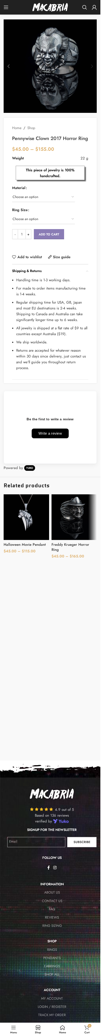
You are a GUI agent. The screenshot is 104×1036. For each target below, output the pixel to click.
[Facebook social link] (49, 867)
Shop (31, 128)
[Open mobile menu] (6, 7)
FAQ (52, 909)
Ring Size (20, 210)
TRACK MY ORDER (52, 1014)
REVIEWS (52, 917)
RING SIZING (52, 925)
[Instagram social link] (55, 867)
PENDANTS (52, 957)
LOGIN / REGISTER (52, 1006)
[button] (8, 66)
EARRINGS (52, 966)
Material (18, 188)
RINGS (52, 949)
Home (17, 128)
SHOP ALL (52, 974)
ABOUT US (52, 892)
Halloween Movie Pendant (25, 544)
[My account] (94, 7)
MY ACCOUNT (52, 998)
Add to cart (49, 234)
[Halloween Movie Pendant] (26, 517)
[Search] (84, 7)
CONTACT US (52, 900)
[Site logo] (50, 6)
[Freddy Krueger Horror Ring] (74, 517)
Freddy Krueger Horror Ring (70, 547)
